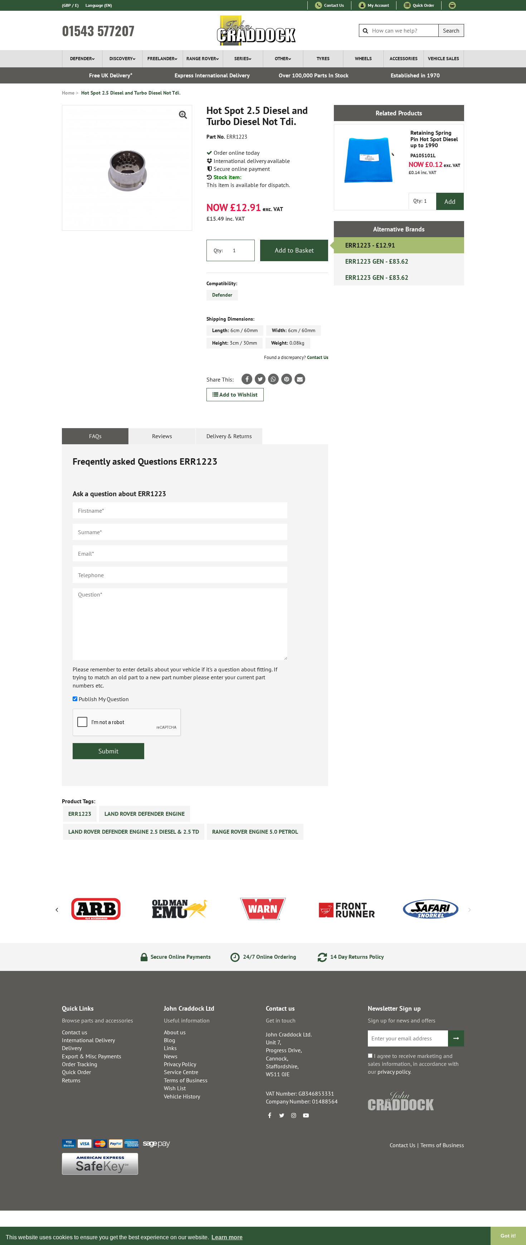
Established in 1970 (415, 75)
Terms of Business (186, 1080)
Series (241, 59)
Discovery (121, 59)
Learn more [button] (227, 1237)
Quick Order (423, 5)
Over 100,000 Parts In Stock (314, 75)
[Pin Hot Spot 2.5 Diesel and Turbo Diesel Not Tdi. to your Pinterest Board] (286, 379)
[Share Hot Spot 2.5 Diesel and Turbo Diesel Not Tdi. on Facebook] (247, 379)
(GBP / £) (70, 5)
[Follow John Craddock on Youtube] (306, 1115)
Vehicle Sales (443, 59)
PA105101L (434, 144)
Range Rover (201, 59)
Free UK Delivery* (110, 75)
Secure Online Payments (180, 956)
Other (281, 59)
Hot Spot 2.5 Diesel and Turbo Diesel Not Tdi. (130, 93)
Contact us (74, 1032)
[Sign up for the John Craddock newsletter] (456, 1038)
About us (175, 1032)
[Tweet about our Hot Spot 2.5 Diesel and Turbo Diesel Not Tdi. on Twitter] (260, 379)
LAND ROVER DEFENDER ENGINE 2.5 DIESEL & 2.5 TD (133, 831)
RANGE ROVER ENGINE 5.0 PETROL (255, 831)
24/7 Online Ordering (269, 956)
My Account (378, 5)
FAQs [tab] (95, 436)
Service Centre (181, 1072)
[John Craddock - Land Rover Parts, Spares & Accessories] (263, 30)
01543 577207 (98, 30)
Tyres (323, 59)
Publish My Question (104, 699)
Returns (71, 1080)
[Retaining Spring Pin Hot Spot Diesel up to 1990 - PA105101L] (370, 160)
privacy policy (394, 1071)
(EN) (99, 5)
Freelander (161, 59)
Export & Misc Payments (91, 1056)
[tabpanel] (195, 615)
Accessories (404, 59)
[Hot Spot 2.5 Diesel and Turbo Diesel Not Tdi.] (127, 168)
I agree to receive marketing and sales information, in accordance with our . (413, 1064)
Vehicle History (182, 1096)
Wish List (175, 1088)
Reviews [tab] (162, 436)
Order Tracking (79, 1064)
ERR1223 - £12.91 (370, 245)
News (170, 1056)
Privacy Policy (180, 1064)
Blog (169, 1040)
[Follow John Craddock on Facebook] (269, 1115)
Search (451, 30)
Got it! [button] (508, 1236)
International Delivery (88, 1040)
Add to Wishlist (238, 394)
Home (68, 93)
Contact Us (333, 5)
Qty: (218, 250)
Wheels (363, 59)
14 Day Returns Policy (356, 956)
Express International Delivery (212, 75)
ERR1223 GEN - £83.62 (376, 261)
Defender (81, 59)
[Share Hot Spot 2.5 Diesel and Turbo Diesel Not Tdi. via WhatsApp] (273, 379)
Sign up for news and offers (401, 1020)
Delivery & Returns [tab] (229, 436)
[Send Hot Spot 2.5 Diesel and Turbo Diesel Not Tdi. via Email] (299, 379)
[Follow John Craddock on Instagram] (293, 1115)
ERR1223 (79, 813)
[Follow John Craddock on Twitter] (281, 1115)
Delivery (72, 1048)
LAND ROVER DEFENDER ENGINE (144, 813)
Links (170, 1048)
